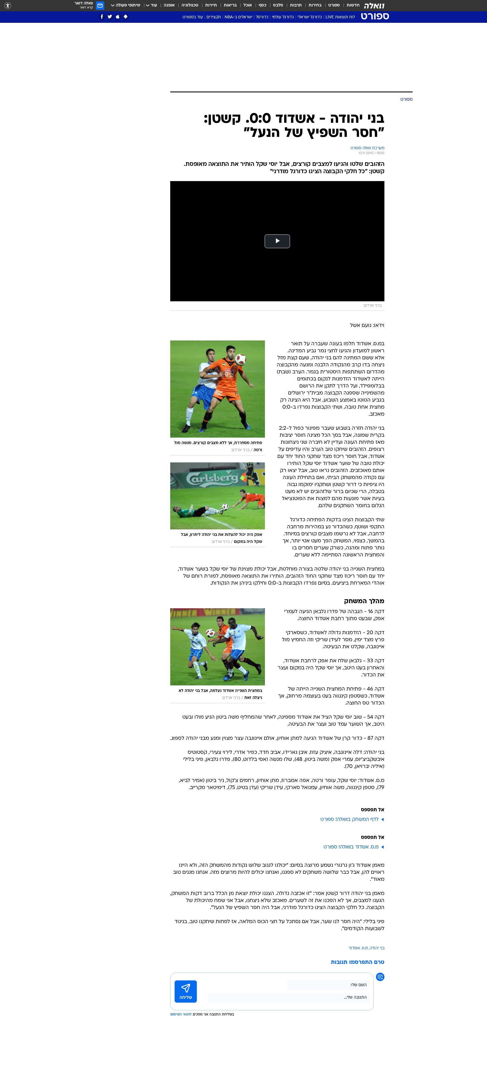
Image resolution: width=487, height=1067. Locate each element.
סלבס (278, 5)
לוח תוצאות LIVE (340, 17)
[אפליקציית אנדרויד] (125, 16)
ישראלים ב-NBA (238, 17)
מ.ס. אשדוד (358, 948)
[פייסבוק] (101, 16)
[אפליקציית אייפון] (117, 16)
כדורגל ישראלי (310, 17)
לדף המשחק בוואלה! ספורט (349, 819)
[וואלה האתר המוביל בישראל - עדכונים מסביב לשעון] (374, 5)
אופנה (169, 5)
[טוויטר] (109, 16)
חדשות (353, 5)
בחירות (315, 5)
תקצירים (214, 17)
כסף (262, 5)
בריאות (230, 5)
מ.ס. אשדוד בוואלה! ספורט (351, 847)
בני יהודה (377, 948)
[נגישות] (7, 5)
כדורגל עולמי (283, 17)
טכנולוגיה (189, 5)
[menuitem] (350, 6)
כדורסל (262, 17)
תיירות (211, 5)
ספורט (334, 5)
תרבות (296, 5)
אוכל (248, 5)
